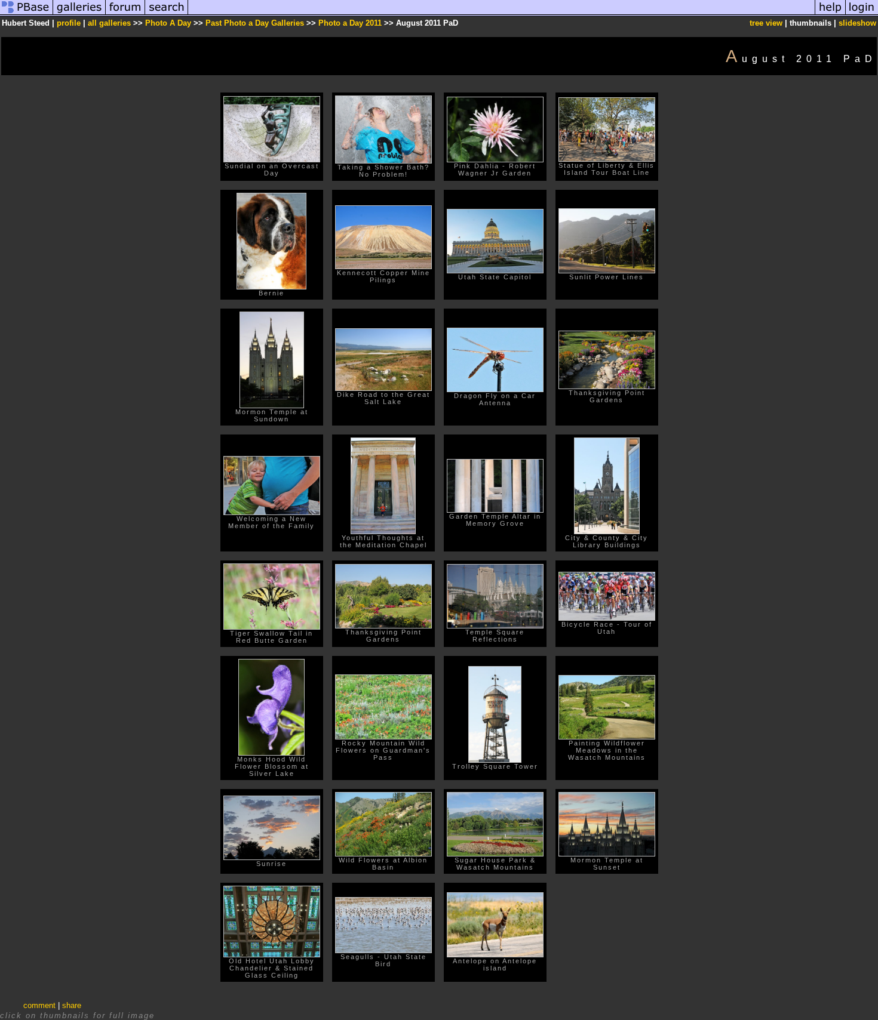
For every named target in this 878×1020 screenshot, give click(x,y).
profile (69, 23)
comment (39, 1005)
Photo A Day (168, 23)
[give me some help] (830, 14)
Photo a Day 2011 (350, 23)
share (71, 1005)
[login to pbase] (862, 14)
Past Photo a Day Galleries (254, 23)
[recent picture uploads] (79, 14)
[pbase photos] (26, 14)
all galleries (109, 23)
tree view (766, 23)
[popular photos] (501, 14)
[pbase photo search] (166, 14)
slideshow (857, 23)
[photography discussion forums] (125, 14)
